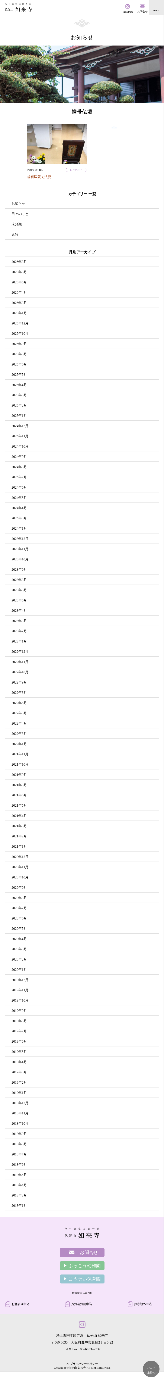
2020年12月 (20, 857)
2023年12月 (20, 539)
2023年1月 (19, 641)
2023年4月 (19, 610)
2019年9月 (19, 1010)
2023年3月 (19, 621)
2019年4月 (19, 1062)
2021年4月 (19, 816)
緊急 (15, 234)
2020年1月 (19, 969)
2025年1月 (19, 415)
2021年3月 (19, 826)
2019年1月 (19, 1093)
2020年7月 (19, 908)
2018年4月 (19, 1185)
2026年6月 (19, 272)
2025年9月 (19, 344)
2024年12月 (20, 426)
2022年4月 (19, 723)
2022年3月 (19, 733)
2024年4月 (19, 508)
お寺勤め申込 (143, 1304)
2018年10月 (20, 1123)
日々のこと (76, 169)
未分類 (17, 224)
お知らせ (18, 203)
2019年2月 (19, 1082)
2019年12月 (20, 980)
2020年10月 (20, 877)
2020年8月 (19, 898)
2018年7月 (19, 1154)
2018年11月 (20, 1113)
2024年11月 (20, 436)
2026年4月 (19, 292)
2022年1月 (19, 744)
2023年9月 (19, 569)
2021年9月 (19, 774)
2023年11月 (20, 549)
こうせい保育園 (84, 1279)
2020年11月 (20, 867)
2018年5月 (19, 1175)
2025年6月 (19, 364)
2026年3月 (19, 303)
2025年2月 (19, 405)
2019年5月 (19, 1051)
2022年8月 (19, 692)
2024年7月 (19, 477)
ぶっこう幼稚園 (84, 1265)
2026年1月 (19, 313)
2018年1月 (19, 1205)
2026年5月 (19, 282)
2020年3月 (19, 949)
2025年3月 (19, 395)
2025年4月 (19, 385)
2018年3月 (19, 1195)
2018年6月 (19, 1164)
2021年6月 (19, 795)
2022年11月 (20, 662)
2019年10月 (20, 1000)
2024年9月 (19, 456)
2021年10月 (20, 764)
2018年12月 (20, 1103)
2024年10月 (20, 446)
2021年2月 (19, 836)
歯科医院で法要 (39, 177)
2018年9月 (19, 1134)
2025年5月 (19, 374)
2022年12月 (20, 651)
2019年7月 (19, 1031)
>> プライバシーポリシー (82, 1363)
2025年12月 (20, 323)
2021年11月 (20, 754)
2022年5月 (19, 713)
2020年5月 (19, 928)
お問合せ (89, 1252)
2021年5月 (19, 805)
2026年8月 (19, 262)
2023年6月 (19, 590)
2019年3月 (19, 1072)
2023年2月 (19, 631)
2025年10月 (20, 333)
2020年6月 (19, 918)
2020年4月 (19, 939)
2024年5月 (19, 497)
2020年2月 (19, 959)
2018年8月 (19, 1144)
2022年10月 (20, 672)
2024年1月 (19, 528)
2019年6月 (19, 1041)
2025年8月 (19, 354)
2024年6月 (19, 487)
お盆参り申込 (20, 1304)
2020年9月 (19, 887)
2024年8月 (19, 467)
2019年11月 (20, 990)
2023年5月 (19, 600)
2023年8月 (19, 580)
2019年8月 (19, 1021)
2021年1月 (19, 846)
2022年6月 (19, 703)
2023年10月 (20, 559)
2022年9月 (19, 682)
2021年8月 (19, 785)
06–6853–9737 (90, 1349)
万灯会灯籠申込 (81, 1304)
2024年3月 (19, 518)
